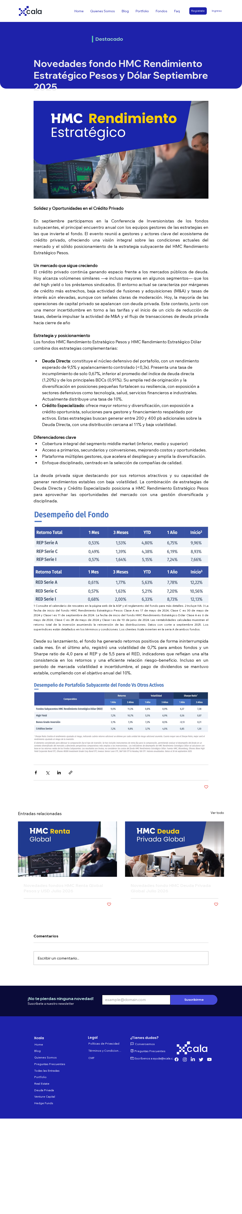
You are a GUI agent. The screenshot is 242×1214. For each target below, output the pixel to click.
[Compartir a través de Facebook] (36, 772)
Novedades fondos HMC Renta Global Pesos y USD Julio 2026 (63, 888)
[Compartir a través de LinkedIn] (59, 772)
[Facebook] (176, 1059)
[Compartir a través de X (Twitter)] (47, 772)
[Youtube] (209, 1059)
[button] (161, 11)
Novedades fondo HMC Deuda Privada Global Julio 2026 (171, 888)
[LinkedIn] (192, 1059)
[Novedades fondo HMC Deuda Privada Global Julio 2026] (174, 849)
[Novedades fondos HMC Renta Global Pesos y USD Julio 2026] (67, 849)
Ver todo (217, 813)
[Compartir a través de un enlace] (70, 772)
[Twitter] (201, 1059)
